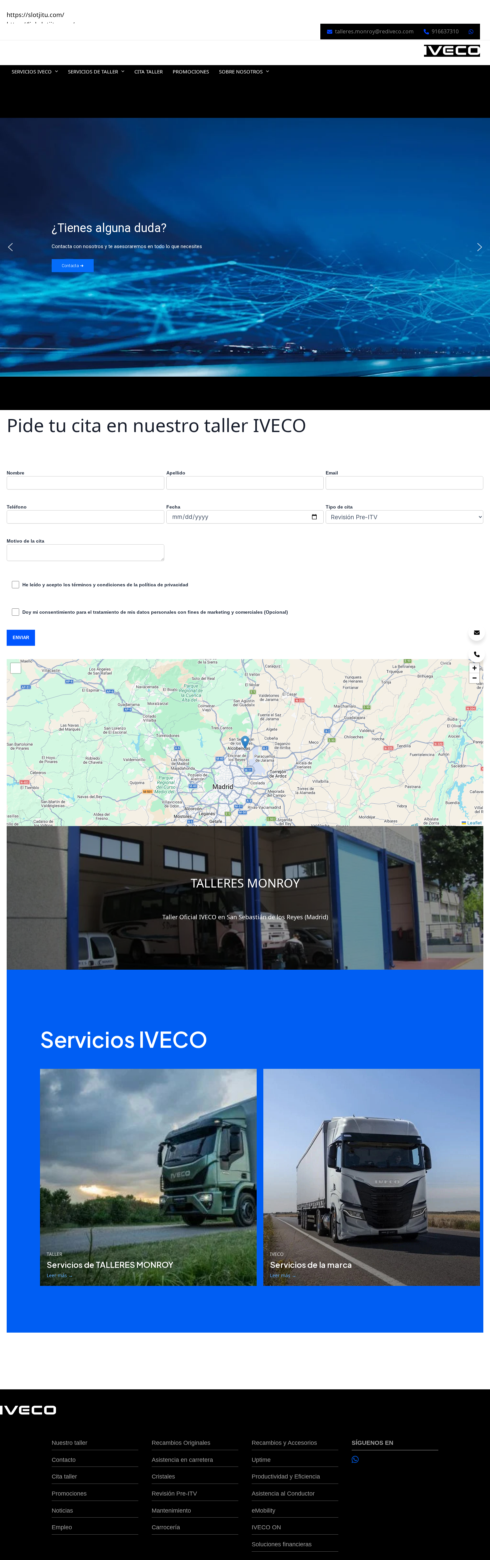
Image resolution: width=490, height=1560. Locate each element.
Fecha (173, 507)
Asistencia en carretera (182, 1459)
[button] (55, 71)
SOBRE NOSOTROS (241, 71)
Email (332, 472)
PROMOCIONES (191, 71)
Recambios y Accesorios (284, 1442)
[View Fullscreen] (16, 668)
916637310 (445, 31)
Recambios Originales (181, 1442)
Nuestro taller (69, 1442)
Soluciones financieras (282, 1544)
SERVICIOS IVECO (32, 71)
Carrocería (166, 1527)
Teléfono (17, 507)
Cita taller (64, 1476)
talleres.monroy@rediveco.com (374, 31)
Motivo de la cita (25, 541)
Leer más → (60, 1275)
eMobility (263, 1510)
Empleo (62, 1527)
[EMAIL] (476, 632)
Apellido (175, 472)
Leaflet (474, 822)
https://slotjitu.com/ (35, 15)
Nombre (15, 472)
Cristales (163, 1476)
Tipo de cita (339, 507)
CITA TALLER (148, 71)
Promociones (69, 1493)
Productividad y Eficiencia (286, 1476)
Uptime (261, 1459)
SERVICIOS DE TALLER (93, 71)
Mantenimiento (171, 1510)
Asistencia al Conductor (283, 1493)
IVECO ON (266, 1527)
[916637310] (476, 654)
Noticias (62, 1510)
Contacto (64, 1459)
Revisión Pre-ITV (174, 1493)
